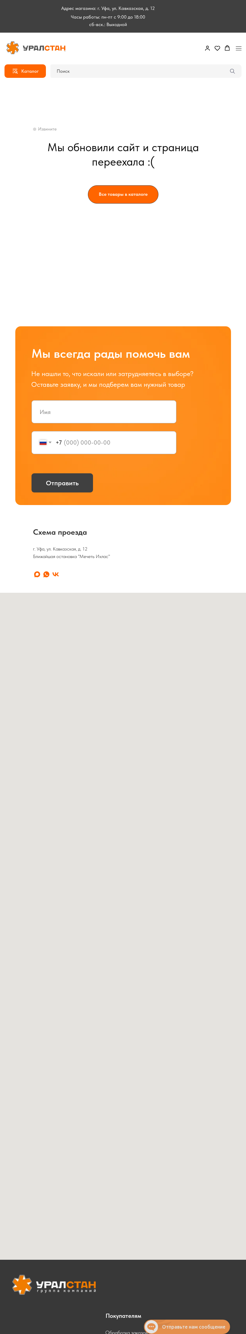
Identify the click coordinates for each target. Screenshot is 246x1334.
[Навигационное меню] (239, 48)
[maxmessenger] (37, 574)
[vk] (55, 574)
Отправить (62, 483)
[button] (207, 48)
